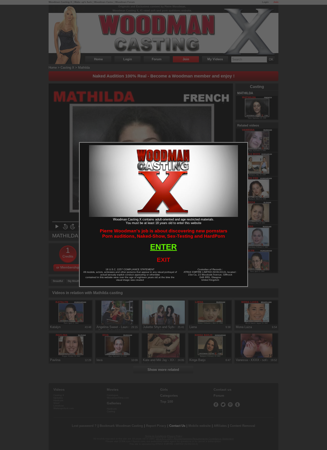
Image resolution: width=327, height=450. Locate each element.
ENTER (163, 246)
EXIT (163, 259)
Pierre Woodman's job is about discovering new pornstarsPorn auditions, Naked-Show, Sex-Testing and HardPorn (163, 233)
